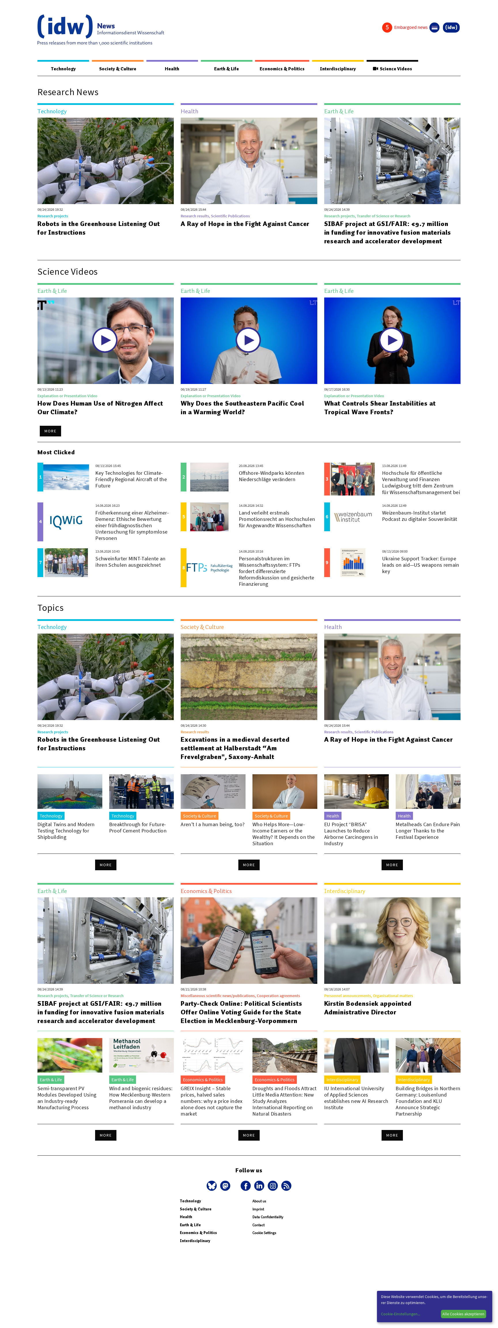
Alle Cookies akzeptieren (463, 1313)
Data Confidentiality (267, 1216)
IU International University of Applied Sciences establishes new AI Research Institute (356, 1098)
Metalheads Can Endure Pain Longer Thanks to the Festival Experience (428, 830)
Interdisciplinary (338, 68)
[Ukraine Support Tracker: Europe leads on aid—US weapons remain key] (353, 562)
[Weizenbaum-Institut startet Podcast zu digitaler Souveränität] (353, 516)
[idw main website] (451, 27)
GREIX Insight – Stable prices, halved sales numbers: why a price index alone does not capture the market (211, 1101)
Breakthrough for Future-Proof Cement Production (138, 827)
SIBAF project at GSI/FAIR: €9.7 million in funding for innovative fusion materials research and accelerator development (387, 232)
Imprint (258, 1209)
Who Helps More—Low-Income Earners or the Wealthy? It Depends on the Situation (283, 834)
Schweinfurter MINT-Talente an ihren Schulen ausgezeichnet (130, 561)
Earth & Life (226, 68)
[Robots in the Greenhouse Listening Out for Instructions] (105, 161)
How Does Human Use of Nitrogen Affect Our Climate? (100, 407)
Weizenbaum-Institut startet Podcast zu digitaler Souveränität (419, 515)
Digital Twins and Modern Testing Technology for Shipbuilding (66, 830)
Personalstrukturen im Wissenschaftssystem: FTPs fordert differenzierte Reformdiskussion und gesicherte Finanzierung (276, 571)
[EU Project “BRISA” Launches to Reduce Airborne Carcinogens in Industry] (356, 791)
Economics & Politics (282, 68)
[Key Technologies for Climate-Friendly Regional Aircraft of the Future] (66, 477)
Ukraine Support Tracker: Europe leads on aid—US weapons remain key (420, 564)
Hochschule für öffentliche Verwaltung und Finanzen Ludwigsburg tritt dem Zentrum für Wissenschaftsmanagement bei (421, 482)
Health (172, 68)
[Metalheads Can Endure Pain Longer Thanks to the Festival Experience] (428, 791)
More (50, 431)
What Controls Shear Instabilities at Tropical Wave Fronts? (380, 407)
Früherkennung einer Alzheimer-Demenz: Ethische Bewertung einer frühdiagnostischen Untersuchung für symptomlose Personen (132, 525)
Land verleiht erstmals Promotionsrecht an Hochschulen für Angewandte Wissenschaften (277, 519)
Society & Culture (117, 68)
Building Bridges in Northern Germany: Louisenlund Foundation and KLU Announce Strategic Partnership (428, 1101)
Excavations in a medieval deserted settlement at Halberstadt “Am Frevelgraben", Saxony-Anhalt (235, 748)
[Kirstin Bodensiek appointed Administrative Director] (392, 940)
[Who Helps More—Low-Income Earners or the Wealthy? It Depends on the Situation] (284, 791)
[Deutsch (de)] (434, 27)
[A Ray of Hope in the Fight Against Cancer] (249, 161)
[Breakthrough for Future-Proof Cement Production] (141, 791)
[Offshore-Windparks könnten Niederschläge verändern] (209, 477)
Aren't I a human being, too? (213, 824)
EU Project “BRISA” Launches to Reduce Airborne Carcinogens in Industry (351, 834)
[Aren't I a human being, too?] (213, 791)
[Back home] (100, 30)
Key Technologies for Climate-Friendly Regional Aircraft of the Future (131, 479)
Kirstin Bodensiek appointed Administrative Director (368, 1008)
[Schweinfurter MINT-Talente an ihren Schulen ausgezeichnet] (66, 562)
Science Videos (395, 68)
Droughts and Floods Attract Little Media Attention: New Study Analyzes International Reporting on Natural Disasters (284, 1101)
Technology (63, 68)
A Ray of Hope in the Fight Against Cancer (245, 224)
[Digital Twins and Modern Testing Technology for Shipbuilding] (69, 791)
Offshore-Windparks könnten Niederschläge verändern (271, 476)
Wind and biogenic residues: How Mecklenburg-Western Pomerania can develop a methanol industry (141, 1098)
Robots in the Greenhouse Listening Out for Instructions (98, 228)
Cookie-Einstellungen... (400, 1313)
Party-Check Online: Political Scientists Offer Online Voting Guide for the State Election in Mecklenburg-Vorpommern (241, 1012)
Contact (258, 1224)
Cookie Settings (264, 1232)
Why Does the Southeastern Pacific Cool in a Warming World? (242, 407)
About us (259, 1201)
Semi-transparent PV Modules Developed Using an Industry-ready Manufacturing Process (66, 1098)
